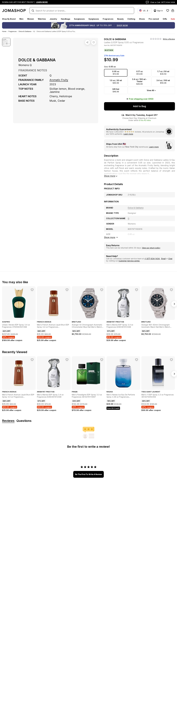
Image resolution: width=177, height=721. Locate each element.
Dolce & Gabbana (25, 31)
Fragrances (108, 19)
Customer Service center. (129, 261)
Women (30, 19)
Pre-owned (154, 19)
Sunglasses (79, 19)
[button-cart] (172, 10)
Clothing (131, 19)
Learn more (128, 134)
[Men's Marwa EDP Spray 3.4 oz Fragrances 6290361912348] (136, 289)
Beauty (120, 19)
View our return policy (151, 248)
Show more (109, 176)
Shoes (142, 19)
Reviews (8, 421)
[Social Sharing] (87, 42)
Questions (23, 421)
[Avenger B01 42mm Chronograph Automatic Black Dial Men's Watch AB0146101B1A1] (171, 289)
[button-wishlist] (167, 10)
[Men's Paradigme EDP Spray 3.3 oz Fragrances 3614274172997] (101, 359)
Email (163, 258)
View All (150, 90)
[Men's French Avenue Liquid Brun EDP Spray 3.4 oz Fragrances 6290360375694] (67, 289)
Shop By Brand (9, 19)
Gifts (165, 19)
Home (4, 31)
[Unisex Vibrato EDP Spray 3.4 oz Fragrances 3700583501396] (32, 289)
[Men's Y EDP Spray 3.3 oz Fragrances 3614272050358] (171, 359)
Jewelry (53, 19)
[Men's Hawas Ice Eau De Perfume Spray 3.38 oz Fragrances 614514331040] (136, 359)
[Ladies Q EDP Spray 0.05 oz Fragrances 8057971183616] (93, 42)
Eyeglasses (94, 19)
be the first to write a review (88, 474)
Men (21, 19)
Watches (42, 19)
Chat (170, 258)
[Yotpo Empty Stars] (156, 39)
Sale (173, 19)
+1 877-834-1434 (152, 258)
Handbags (65, 19)
